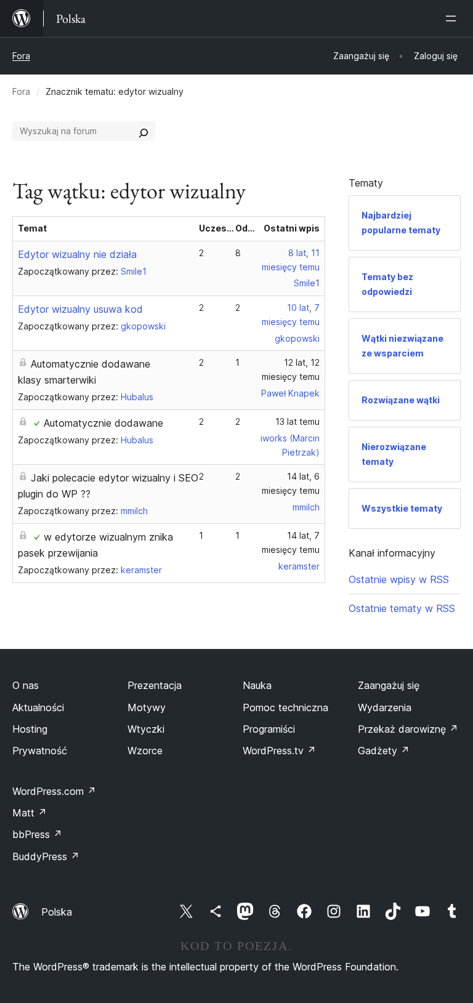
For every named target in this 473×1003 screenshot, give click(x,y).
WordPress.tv (279, 750)
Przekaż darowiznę (408, 729)
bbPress (37, 834)
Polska (56, 912)
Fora (21, 55)
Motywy (146, 707)
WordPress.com (54, 791)
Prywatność (39, 750)
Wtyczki (145, 729)
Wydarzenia (384, 707)
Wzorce (145, 750)
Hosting (29, 729)
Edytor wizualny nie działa (77, 254)
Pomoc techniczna (285, 707)
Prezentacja (154, 685)
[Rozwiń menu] (453, 18)
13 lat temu (297, 421)
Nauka (257, 685)
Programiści (269, 729)
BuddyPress (45, 856)
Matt (29, 813)
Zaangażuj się (388, 685)
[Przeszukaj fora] (143, 131)
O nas (25, 685)
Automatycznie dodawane (103, 423)
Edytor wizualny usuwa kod (80, 309)
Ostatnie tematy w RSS (402, 608)
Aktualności (38, 707)
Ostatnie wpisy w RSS (399, 579)
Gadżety (384, 750)
